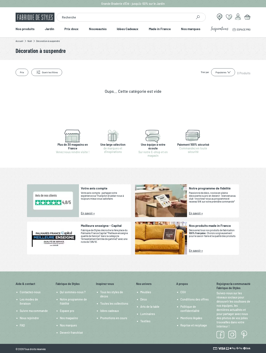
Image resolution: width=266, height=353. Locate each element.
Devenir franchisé (71, 332)
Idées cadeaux (109, 311)
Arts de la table (149, 306)
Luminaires (147, 314)
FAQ (22, 325)
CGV (183, 292)
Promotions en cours (113, 318)
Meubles (145, 292)
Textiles (145, 321)
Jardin (49, 29)
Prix (22, 72)
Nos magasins (69, 318)
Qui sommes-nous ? (73, 292)
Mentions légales (191, 318)
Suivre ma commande (34, 311)
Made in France (160, 29)
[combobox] (125, 17)
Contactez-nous (30, 292)
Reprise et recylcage (193, 325)
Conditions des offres (194, 299)
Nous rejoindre (29, 318)
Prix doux (71, 29)
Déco (143, 299)
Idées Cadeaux (127, 29)
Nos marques (190, 29)
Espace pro (67, 311)
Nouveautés (98, 29)
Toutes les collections (114, 303)
